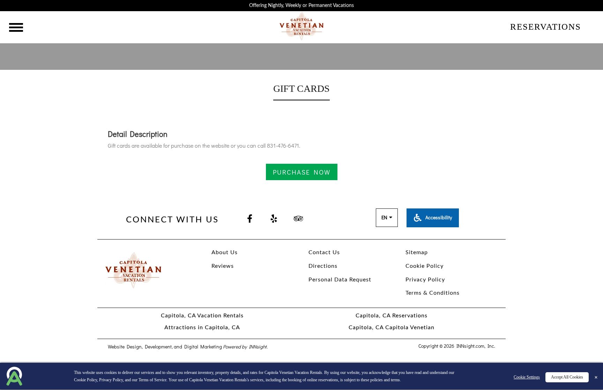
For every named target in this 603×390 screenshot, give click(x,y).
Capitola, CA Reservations (391, 315)
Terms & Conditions (432, 293)
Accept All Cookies (567, 377)
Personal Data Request (339, 279)
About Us (224, 252)
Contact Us (324, 252)
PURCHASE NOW (301, 172)
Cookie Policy (85, 379)
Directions (322, 266)
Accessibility (438, 217)
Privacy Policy (111, 379)
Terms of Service (152, 379)
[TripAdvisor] (298, 219)
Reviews (222, 266)
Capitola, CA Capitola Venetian (391, 327)
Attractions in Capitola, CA (202, 327)
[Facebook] (249, 219)
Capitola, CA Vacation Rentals (202, 315)
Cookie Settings (527, 377)
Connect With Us (172, 220)
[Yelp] (274, 219)
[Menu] (16, 28)
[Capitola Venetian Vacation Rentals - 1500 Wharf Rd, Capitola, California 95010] (302, 25)
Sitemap (416, 252)
